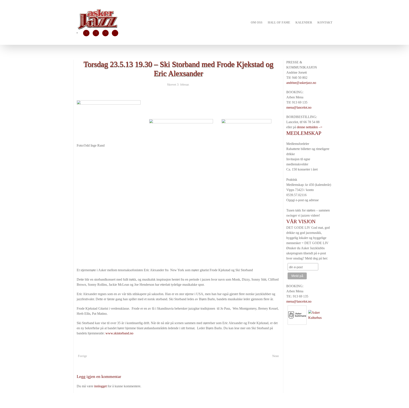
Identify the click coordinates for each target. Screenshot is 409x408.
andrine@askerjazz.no (301, 83)
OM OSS (256, 22)
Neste (275, 356)
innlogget (100, 386)
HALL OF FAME (279, 22)
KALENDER (303, 22)
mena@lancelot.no (298, 107)
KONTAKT (324, 22)
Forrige (82, 356)
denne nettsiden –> (309, 127)
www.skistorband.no (119, 333)
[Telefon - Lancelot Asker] (115, 33)
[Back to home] (97, 19)
